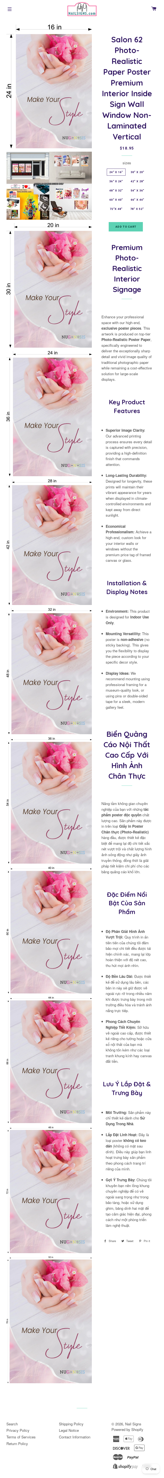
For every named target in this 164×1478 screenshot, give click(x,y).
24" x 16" (116, 172)
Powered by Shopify (127, 1429)
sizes (127, 162)
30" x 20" (137, 172)
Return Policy (17, 1443)
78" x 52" (137, 209)
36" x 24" (116, 181)
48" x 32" (116, 190)
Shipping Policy (71, 1423)
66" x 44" (137, 199)
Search (12, 1423)
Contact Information (74, 1436)
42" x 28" (137, 181)
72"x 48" (116, 209)
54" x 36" (137, 190)
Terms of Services (21, 1436)
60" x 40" (116, 199)
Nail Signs (133, 1423)
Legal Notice (69, 1430)
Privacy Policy (17, 1430)
